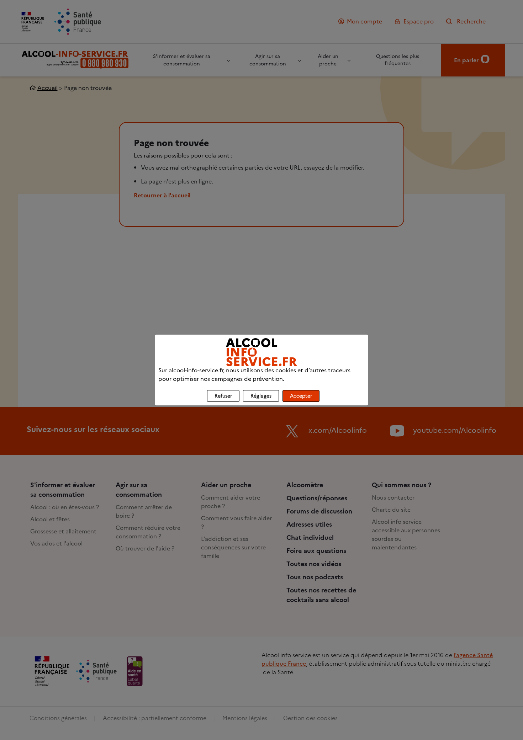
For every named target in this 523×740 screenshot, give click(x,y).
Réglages (260, 396)
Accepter (301, 396)
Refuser (223, 396)
